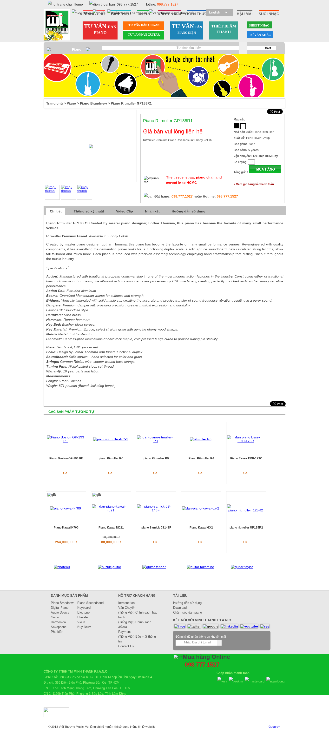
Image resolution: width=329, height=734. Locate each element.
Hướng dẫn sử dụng (188, 211)
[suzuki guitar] (109, 567)
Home (78, 4)
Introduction (126, 603)
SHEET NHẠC (259, 25)
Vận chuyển (181, 13)
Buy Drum (84, 627)
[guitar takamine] (200, 567)
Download (180, 607)
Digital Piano (59, 607)
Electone (83, 612)
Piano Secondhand (90, 603)
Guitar (55, 617)
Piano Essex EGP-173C (246, 458)
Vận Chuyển (126, 607)
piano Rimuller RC (111, 458)
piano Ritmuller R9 (156, 458)
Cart (268, 48)
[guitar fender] (154, 567)
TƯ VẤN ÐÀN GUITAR (144, 34)
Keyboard (84, 607)
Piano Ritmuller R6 (201, 458)
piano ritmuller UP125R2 (246, 527)
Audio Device (60, 612)
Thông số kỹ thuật (89, 211)
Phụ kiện (57, 632)
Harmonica (58, 622)
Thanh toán (138, 13)
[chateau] (62, 567)
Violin (81, 622)
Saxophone (58, 627)
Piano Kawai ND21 (111, 527)
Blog (87, 13)
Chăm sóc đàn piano (187, 612)
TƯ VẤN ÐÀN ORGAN (143, 25)
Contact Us (126, 646)
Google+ (274, 726)
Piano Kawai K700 (66, 527)
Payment (124, 632)
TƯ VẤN (100, 29)
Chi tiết (56, 211)
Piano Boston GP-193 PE (66, 458)
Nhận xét (152, 211)
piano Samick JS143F (156, 527)
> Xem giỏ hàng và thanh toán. (254, 184)
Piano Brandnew (62, 603)
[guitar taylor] (242, 567)
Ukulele (82, 617)
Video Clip (124, 211)
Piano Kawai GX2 (201, 527)
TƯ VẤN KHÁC (260, 35)
